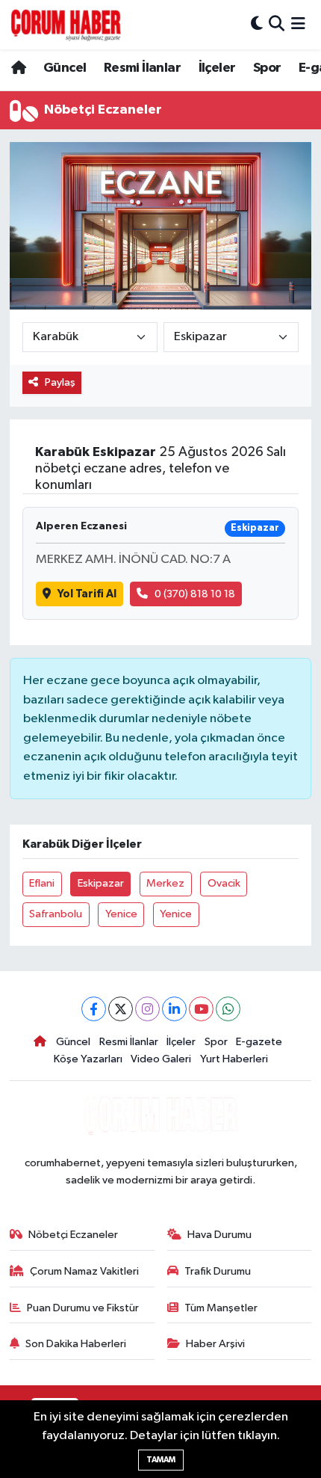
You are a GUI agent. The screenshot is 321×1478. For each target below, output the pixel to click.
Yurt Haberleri (234, 1059)
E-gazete (259, 1041)
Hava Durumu (219, 1234)
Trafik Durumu (217, 1271)
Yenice (121, 914)
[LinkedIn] (174, 1009)
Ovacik (224, 883)
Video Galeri (161, 1059)
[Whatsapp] (228, 1009)
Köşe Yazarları (88, 1059)
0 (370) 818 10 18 (195, 594)
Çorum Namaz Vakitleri (84, 1271)
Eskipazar (101, 883)
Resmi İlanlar (142, 68)
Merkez (165, 883)
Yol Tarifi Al (86, 594)
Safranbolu (55, 914)
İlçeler (217, 68)
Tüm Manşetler (221, 1308)
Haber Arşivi (215, 1343)
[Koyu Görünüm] (257, 24)
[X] (120, 1009)
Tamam (160, 1460)
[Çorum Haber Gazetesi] (66, 24)
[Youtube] (201, 1009)
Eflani (41, 883)
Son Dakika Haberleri (75, 1343)
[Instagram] (147, 1009)
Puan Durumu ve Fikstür (83, 1308)
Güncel (64, 68)
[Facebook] (93, 1009)
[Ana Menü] (298, 24)
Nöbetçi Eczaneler (73, 1234)
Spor (267, 68)
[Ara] (276, 24)
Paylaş (60, 382)
